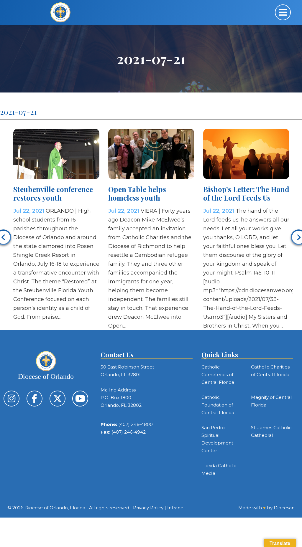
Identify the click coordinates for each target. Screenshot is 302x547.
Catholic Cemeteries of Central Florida (217, 374)
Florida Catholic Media (218, 469)
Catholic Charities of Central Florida (270, 370)
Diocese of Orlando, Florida (54, 507)
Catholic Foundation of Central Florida (217, 404)
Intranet (176, 507)
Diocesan (284, 507)
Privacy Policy (148, 507)
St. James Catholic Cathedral (271, 431)
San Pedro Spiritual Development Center (217, 439)
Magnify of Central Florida (271, 401)
